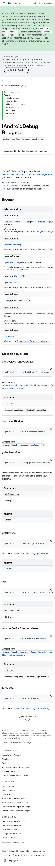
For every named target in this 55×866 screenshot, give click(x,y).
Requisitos (6, 759)
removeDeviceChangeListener (19, 313)
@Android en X (8, 786)
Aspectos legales (39, 851)
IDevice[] (19, 276)
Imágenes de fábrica (10, 771)
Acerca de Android (10, 851)
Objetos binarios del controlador (15, 775)
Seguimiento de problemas (13, 842)
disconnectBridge (14, 244)
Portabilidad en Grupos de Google (16, 811)
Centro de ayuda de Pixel (12, 825)
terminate (9, 336)
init (7, 300)
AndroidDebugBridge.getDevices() (34, 287)
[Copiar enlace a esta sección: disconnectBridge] (25, 421)
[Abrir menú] (4, 3)
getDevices (10, 283)
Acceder (48, 3)
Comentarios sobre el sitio (35, 855)
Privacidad (17, 855)
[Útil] (22, 86)
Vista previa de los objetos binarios (15, 767)
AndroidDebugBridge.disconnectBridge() (23, 445)
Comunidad (25, 851)
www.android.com (9, 829)
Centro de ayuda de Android (13, 821)
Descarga (6, 763)
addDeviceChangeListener (17, 222)
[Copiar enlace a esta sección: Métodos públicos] (31, 354)
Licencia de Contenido (10, 736)
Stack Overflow (8, 838)
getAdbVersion (12, 262)
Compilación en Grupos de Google (16, 806)
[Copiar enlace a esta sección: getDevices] (18, 533)
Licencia (7, 855)
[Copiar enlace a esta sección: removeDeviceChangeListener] (40, 628)
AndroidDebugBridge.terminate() (33, 341)
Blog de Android (8, 794)
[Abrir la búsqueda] (35, 3)
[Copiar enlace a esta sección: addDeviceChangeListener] (35, 361)
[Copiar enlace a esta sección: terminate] (16, 688)
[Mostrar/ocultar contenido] (18, 92)
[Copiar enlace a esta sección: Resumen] (18, 199)
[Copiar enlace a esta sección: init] (8, 582)
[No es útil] (25, 86)
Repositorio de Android (11, 755)
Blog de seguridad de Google (14, 798)
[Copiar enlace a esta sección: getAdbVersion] (22, 452)
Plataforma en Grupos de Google (15, 802)
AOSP (4, 81)
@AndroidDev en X (10, 790)
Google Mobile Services (11, 834)
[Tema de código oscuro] (51, 369)
